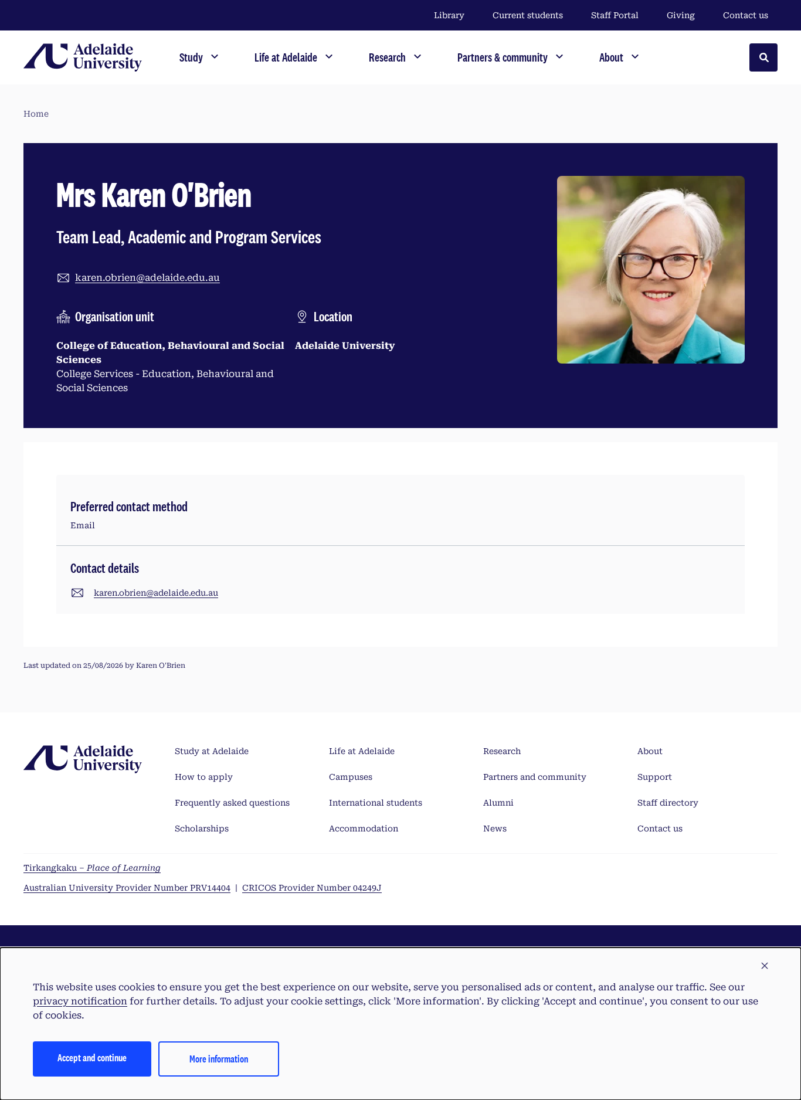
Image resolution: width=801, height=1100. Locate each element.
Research (502, 751)
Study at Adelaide (212, 751)
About (650, 751)
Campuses (350, 777)
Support (654, 777)
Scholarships (202, 828)
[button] (764, 966)
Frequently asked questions (232, 802)
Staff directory (667, 802)
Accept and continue (92, 1057)
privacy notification (80, 1001)
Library (449, 15)
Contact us (745, 15)
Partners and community (534, 777)
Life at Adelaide (362, 751)
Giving (681, 15)
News (495, 828)
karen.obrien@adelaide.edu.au (147, 277)
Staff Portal (615, 15)
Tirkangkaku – (92, 867)
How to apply (204, 777)
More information (218, 1058)
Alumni (498, 802)
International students (375, 802)
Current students (528, 15)
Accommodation (363, 828)
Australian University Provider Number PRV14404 (126, 887)
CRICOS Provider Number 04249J (312, 887)
